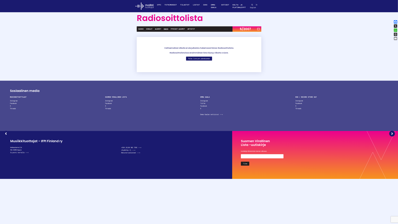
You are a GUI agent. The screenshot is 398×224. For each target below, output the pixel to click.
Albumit (158, 29)
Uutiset (225, 5)
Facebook (13, 103)
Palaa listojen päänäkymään (199, 59)
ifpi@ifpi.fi (126, 150)
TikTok (202, 103)
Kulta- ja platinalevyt (239, 6)
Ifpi (159, 5)
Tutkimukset (170, 5)
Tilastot (185, 5)
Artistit (191, 29)
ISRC (205, 5)
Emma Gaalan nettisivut (209, 114)
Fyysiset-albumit (178, 29)
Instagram (14, 101)
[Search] (252, 4)
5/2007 (245, 29)
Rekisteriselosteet (128, 153)
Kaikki (141, 29)
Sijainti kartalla (17, 152)
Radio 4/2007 (6, 133)
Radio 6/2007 (392, 133)
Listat (196, 5)
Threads (13, 109)
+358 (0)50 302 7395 (129, 148)
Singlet (149, 29)
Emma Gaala (213, 6)
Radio (166, 29)
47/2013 (225, 53)
